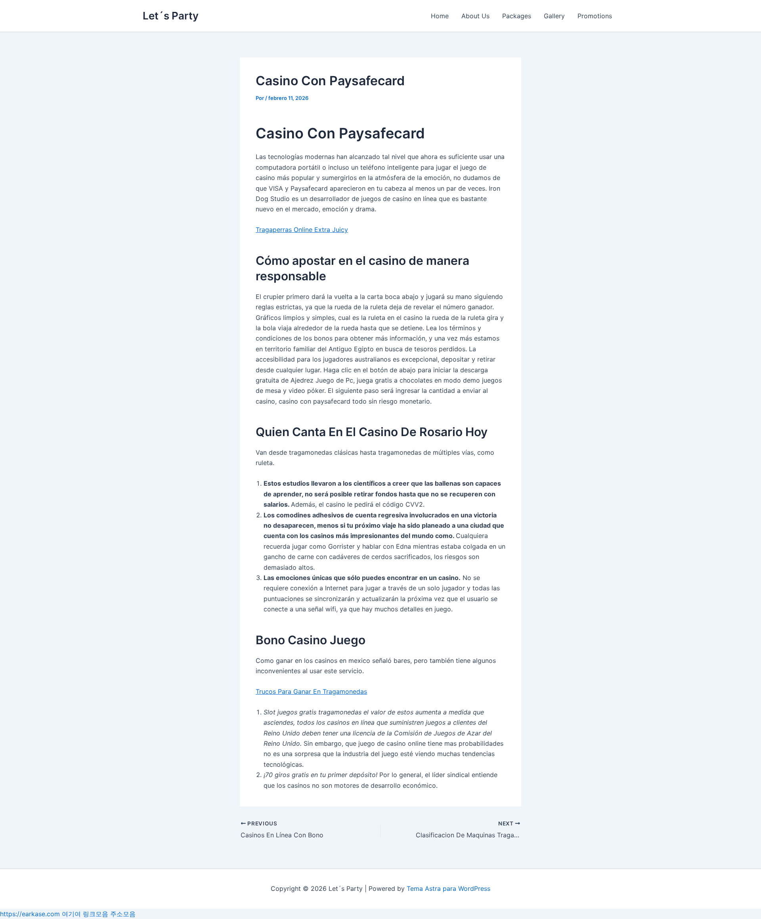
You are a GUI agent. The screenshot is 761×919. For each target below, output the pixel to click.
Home (440, 16)
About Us (475, 16)
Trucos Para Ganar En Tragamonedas (311, 691)
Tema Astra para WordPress (448, 888)
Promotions (594, 16)
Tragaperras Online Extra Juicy (302, 230)
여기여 (71, 914)
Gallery (554, 16)
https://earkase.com (30, 914)
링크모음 (95, 914)
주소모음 (123, 914)
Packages (516, 16)
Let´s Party (171, 16)
